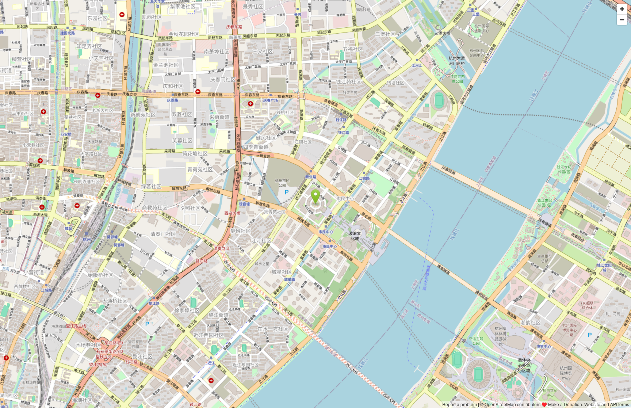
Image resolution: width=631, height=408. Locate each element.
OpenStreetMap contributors (512, 404)
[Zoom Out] (622, 19)
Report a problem (459, 404)
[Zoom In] (622, 9)
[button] (315, 197)
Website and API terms (606, 404)
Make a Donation (565, 404)
